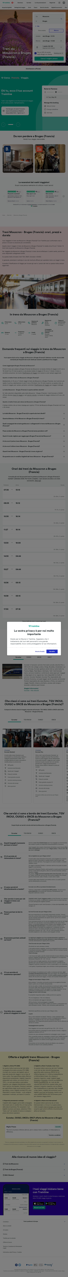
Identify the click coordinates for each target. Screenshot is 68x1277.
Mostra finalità (39, 651)
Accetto (52, 651)
